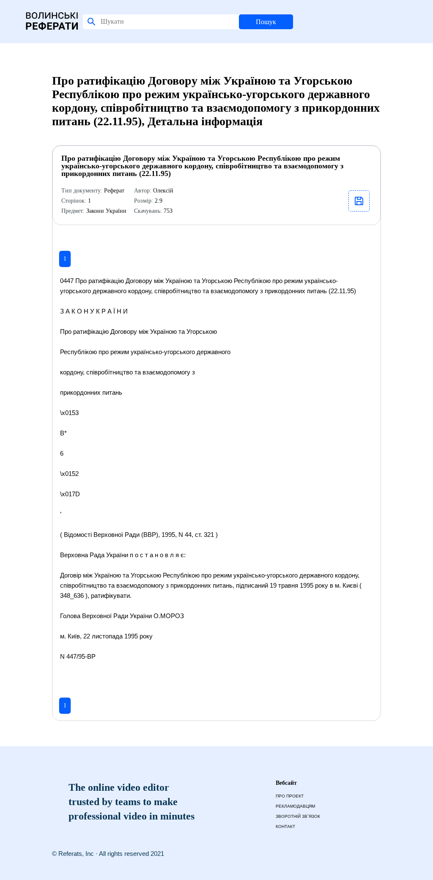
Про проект (290, 796)
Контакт (285, 826)
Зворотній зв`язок (298, 816)
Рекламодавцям (295, 806)
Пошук (266, 21)
